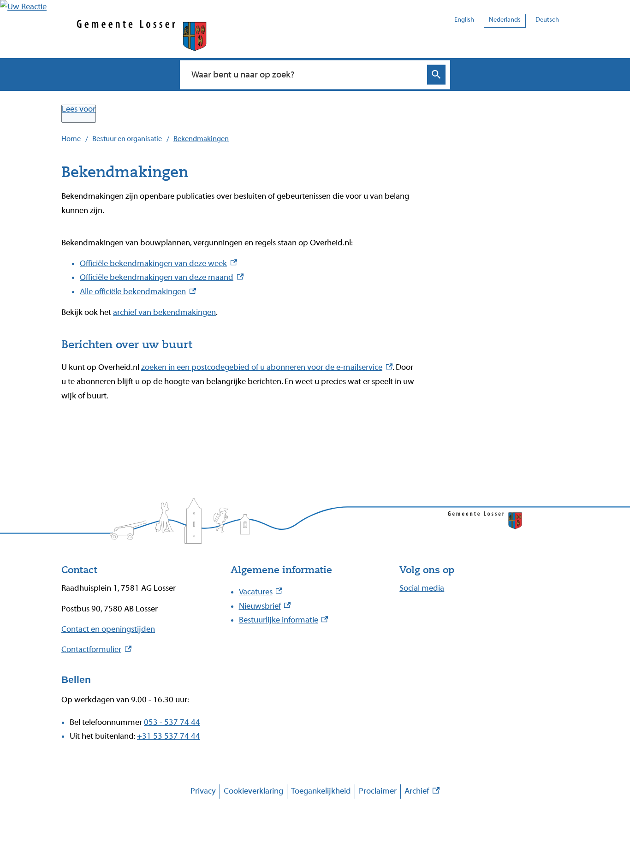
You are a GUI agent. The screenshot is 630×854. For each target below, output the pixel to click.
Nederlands (505, 20)
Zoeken (436, 74)
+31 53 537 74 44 (168, 736)
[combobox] (305, 74)
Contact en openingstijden (108, 629)
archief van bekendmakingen (164, 312)
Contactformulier (96, 649)
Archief (422, 792)
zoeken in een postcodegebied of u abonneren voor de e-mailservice (266, 367)
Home (71, 139)
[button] (23, 7)
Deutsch (547, 20)
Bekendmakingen (201, 139)
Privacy (203, 791)
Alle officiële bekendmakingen (138, 292)
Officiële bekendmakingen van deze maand (162, 277)
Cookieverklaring (253, 791)
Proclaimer (378, 791)
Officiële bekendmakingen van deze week (158, 263)
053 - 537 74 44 (172, 722)
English (464, 20)
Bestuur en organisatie (127, 139)
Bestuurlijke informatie (283, 620)
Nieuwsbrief (265, 606)
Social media (421, 588)
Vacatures (261, 592)
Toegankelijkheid (321, 791)
